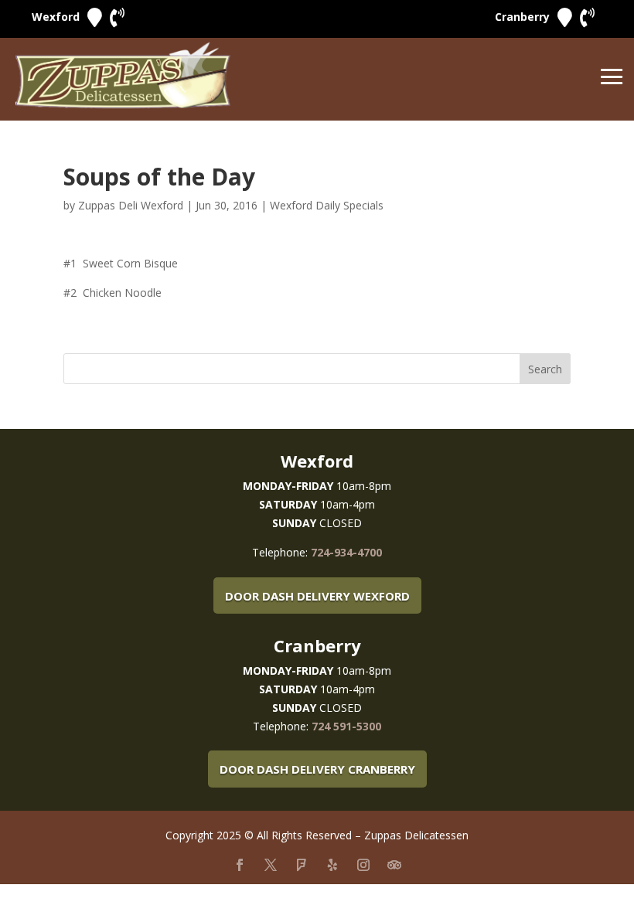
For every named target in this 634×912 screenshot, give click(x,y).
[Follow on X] (270, 864)
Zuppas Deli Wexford (130, 205)
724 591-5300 (346, 726)
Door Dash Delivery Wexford (317, 596)
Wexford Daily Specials (326, 205)
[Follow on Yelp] (332, 864)
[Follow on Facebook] (239, 864)
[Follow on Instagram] (363, 864)
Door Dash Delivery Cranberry (317, 769)
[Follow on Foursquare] (301, 864)
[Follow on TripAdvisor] (394, 864)
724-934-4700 (346, 552)
